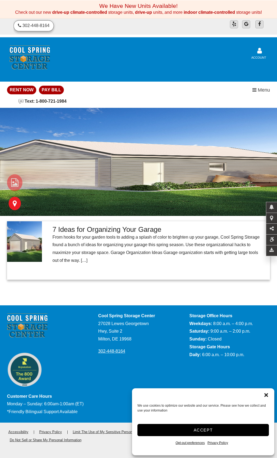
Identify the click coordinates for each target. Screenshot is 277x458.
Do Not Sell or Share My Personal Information (45, 440)
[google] (246, 24)
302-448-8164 (111, 351)
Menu (263, 90)
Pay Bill (51, 90)
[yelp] (234, 24)
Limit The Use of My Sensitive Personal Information (113, 432)
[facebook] (259, 24)
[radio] (14, 182)
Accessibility (18, 432)
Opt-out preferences (190, 443)
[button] (266, 395)
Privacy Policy (217, 443)
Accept (203, 430)
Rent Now (22, 90)
